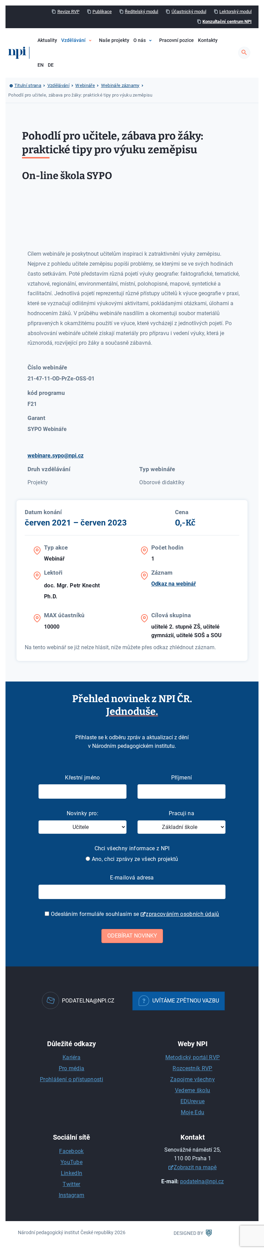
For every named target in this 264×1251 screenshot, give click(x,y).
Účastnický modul (189, 11)
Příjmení (181, 777)
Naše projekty (114, 40)
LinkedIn (71, 1173)
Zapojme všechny (192, 1079)
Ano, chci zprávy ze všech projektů (134, 859)
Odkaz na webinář (173, 583)
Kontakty (208, 40)
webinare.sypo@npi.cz (56, 455)
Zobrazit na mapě (195, 1167)
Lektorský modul (235, 11)
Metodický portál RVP (192, 1057)
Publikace (102, 11)
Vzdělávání (73, 40)
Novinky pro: (82, 813)
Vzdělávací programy (101, 61)
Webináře (89, 73)
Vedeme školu (192, 1090)
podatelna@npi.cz (202, 1181)
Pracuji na (181, 813)
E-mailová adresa (132, 877)
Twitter (71, 1184)
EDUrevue (192, 1101)
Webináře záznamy (120, 85)
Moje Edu (193, 1112)
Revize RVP (68, 11)
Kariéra (71, 1057)
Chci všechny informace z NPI (132, 848)
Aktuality (47, 40)
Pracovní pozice (176, 40)
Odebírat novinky (132, 935)
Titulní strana (27, 85)
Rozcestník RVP (192, 1068)
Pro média (72, 1068)
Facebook (71, 1151)
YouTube (71, 1162)
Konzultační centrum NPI (227, 21)
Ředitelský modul (141, 11)
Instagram (72, 1195)
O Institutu (154, 61)
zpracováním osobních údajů (182, 914)
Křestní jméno (82, 777)
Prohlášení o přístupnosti (71, 1079)
